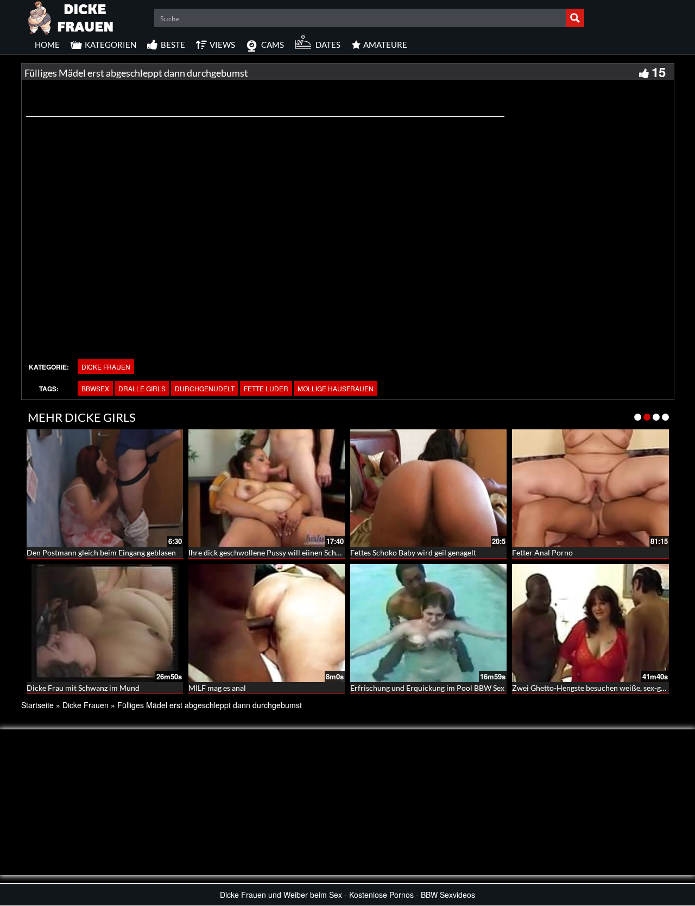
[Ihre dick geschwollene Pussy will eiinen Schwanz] (266, 488)
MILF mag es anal (217, 687)
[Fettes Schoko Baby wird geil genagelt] (428, 488)
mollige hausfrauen (336, 388)
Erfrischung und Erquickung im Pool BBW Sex (427, 687)
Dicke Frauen (105, 366)
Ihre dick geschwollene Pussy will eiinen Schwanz (270, 552)
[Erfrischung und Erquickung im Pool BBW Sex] (428, 623)
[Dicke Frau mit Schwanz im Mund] (105, 623)
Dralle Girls (142, 388)
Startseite (37, 704)
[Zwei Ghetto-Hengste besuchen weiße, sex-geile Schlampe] (590, 623)
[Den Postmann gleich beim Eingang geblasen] (105, 488)
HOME (47, 44)
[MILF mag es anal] (266, 623)
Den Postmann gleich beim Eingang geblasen (101, 552)
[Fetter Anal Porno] (590, 488)
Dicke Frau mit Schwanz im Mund (83, 687)
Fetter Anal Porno (542, 552)
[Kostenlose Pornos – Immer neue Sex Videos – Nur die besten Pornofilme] (71, 16)
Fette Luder (266, 388)
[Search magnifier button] (575, 18)
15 (659, 72)
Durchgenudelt (205, 388)
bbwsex (95, 388)
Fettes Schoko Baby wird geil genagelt (413, 552)
